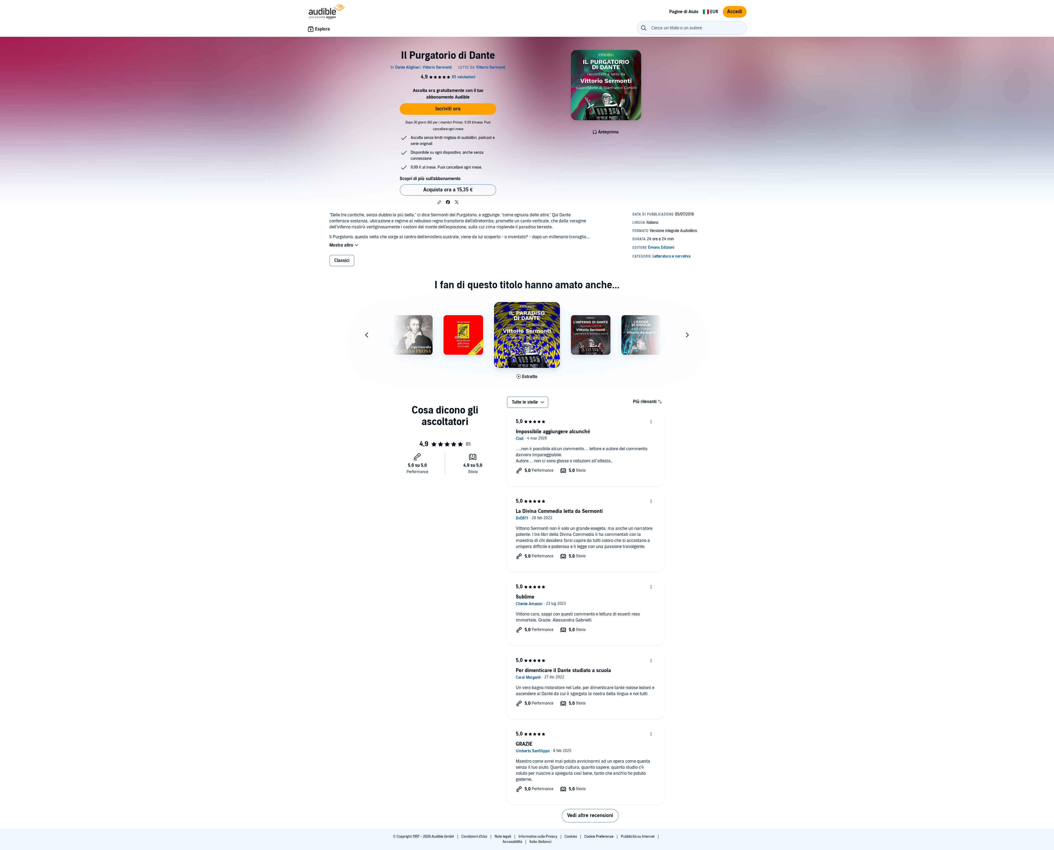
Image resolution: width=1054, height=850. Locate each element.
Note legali (503, 836)
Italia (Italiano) (540, 842)
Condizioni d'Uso (474, 836)
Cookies (571, 836)
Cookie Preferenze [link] (598, 836)
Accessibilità (513, 842)
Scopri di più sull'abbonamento (430, 178)
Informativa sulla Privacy (538, 836)
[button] (439, 202)
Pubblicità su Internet (638, 836)
